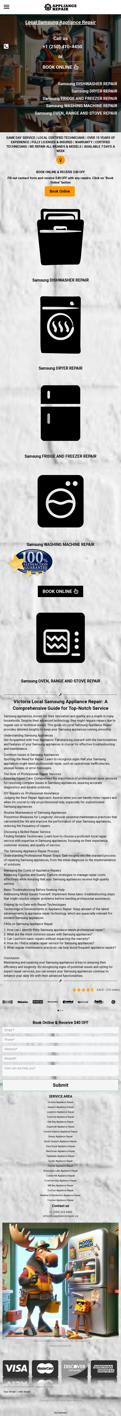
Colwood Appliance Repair (60, 1116)
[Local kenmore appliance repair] (28, 1002)
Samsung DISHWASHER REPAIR (60, 280)
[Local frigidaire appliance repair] (89, 1002)
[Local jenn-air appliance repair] (43, 1002)
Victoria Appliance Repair (60, 1102)
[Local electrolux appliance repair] (104, 1002)
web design (24, 1391)
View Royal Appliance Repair (60, 1146)
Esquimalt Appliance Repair (61, 1126)
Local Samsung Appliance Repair (60, 22)
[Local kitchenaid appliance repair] (13, 1002)
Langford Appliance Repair (60, 1112)
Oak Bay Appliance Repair (60, 1121)
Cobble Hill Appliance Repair (60, 1175)
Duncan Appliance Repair (60, 1165)
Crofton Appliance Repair (61, 1190)
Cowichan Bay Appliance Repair (60, 1180)
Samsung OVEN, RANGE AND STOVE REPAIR (60, 681)
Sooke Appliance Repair (60, 1161)
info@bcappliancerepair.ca (60, 1216)
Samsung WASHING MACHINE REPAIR (60, 544)
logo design (10, 1391)
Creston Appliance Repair (60, 1200)
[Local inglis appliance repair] (58, 1002)
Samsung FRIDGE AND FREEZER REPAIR (60, 456)
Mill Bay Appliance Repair (60, 1185)
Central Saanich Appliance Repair (60, 1131)
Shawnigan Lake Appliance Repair (60, 1170)
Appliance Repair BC (60, 1345)
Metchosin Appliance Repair (60, 1151)
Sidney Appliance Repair (60, 1136)
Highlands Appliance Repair (61, 1156)
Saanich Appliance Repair (61, 1107)
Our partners (60, 1412)
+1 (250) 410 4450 (60, 1212)
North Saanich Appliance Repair (60, 1141)
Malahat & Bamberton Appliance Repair (60, 1195)
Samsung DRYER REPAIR (60, 368)
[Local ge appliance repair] (73, 1002)
